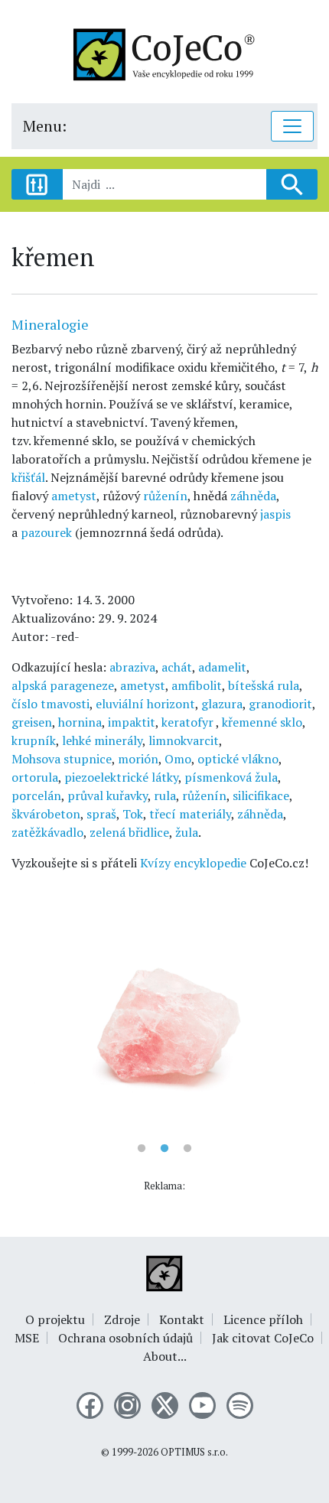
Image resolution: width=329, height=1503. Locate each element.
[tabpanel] (164, 1020)
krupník (33, 740)
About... (165, 1356)
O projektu (55, 1319)
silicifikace (261, 795)
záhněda (253, 495)
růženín (165, 495)
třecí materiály (190, 813)
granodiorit (280, 703)
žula (186, 832)
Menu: (45, 125)
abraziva (132, 667)
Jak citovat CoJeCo (263, 1337)
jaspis (275, 514)
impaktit (131, 722)
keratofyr (188, 722)
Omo (177, 758)
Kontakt (181, 1319)
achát (176, 667)
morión (138, 758)
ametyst (73, 495)
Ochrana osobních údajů (125, 1337)
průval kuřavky (107, 795)
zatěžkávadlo (47, 832)
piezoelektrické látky (121, 777)
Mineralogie (50, 324)
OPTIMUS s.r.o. (194, 1452)
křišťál (28, 477)
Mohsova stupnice (61, 758)
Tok (132, 813)
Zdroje (122, 1319)
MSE (27, 1337)
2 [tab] (164, 1149)
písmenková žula (231, 777)
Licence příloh (263, 1319)
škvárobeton (45, 813)
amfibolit (196, 685)
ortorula (34, 777)
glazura (222, 703)
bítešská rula (263, 685)
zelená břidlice (129, 832)
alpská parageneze (62, 685)
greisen (31, 722)
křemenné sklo (262, 722)
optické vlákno (238, 758)
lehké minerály (102, 740)
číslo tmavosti (50, 703)
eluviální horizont (145, 703)
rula (165, 795)
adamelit (222, 667)
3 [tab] (187, 1149)
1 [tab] (141, 1149)
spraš (101, 813)
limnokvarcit (183, 740)
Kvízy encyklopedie (193, 862)
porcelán (36, 795)
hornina (80, 722)
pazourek (46, 532)
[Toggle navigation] (292, 126)
